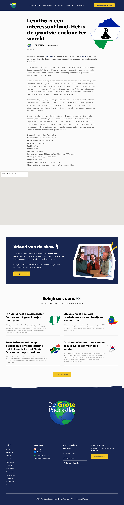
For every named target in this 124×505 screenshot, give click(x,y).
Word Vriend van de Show (104, 5)
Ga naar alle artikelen (62, 374)
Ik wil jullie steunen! (22, 274)
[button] (34, 5)
